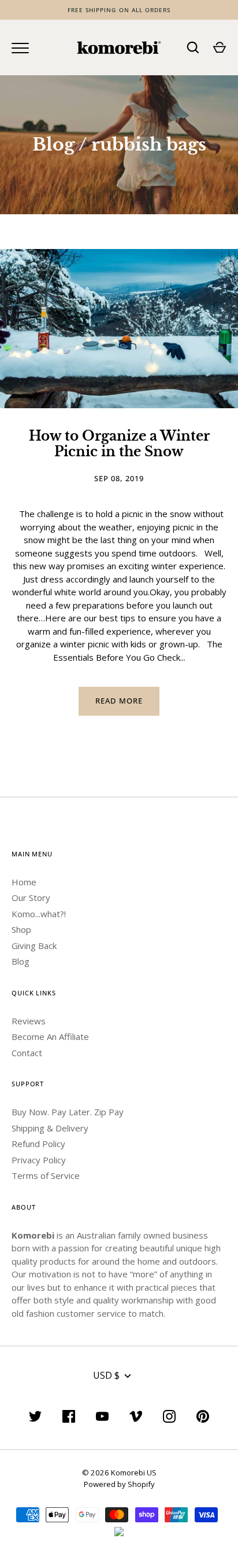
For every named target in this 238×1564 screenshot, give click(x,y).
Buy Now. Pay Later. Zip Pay (68, 1112)
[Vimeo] (135, 1418)
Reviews (29, 1021)
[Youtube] (102, 1418)
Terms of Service (46, 1175)
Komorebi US (134, 1472)
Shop (21, 929)
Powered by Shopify (119, 1484)
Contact (27, 1052)
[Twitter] (35, 1418)
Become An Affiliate (50, 1036)
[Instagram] (169, 1418)
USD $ (106, 1375)
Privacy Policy (39, 1160)
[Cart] (219, 47)
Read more (118, 700)
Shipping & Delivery (50, 1128)
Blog (53, 144)
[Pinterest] (202, 1418)
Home (24, 882)
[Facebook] (68, 1418)
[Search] (193, 47)
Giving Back (34, 945)
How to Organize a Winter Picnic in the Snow (119, 444)
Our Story (31, 897)
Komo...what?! (39, 914)
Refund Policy (38, 1143)
